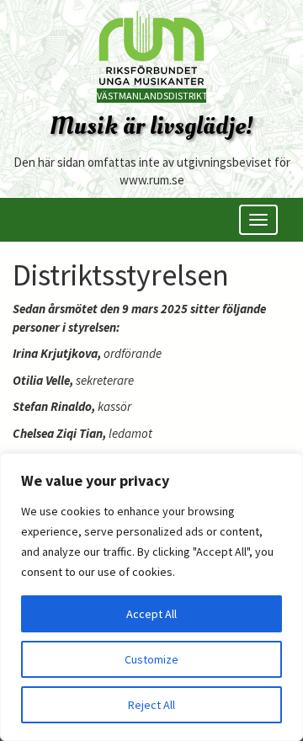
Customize (151, 659)
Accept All (151, 613)
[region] (151, 597)
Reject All (151, 704)
